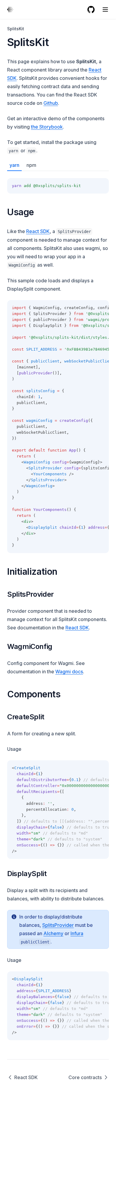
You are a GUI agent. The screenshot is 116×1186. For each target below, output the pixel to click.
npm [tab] (31, 165)
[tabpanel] (58, 182)
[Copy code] (101, 185)
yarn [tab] (14, 165)
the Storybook (47, 127)
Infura (76, 933)
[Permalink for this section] (39, 212)
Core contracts (85, 1077)
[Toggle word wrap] (91, 185)
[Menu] (105, 9)
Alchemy (53, 933)
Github (50, 103)
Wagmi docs (69, 671)
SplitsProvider (58, 925)
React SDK (38, 231)
